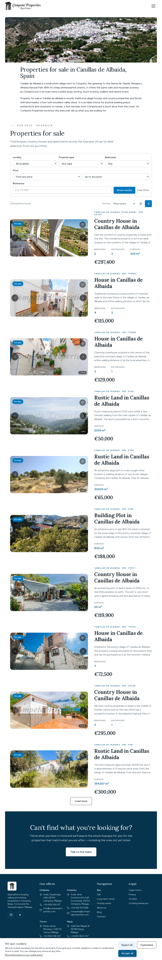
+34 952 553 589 (79, 907)
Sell (98, 894)
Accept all (127, 953)
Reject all (127, 944)
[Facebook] (19, 914)
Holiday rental (104, 903)
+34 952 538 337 (52, 936)
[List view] (148, 203)
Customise (146, 944)
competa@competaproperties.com (80, 913)
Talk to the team (81, 852)
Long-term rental (105, 899)
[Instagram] (11, 914)
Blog (99, 912)
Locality (17, 157)
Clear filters (143, 190)
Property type (66, 157)
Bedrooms (110, 157)
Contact (101, 916)
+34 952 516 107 (51, 904)
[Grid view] (140, 203)
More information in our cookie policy (24, 955)
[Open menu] (153, 6)
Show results (124, 190)
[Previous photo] (14, 237)
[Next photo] (83, 237)
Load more (81, 801)
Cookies (133, 899)
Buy (99, 890)
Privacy (132, 894)
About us (101, 907)
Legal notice (135, 890)
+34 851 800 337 (80, 936)
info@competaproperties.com (53, 910)
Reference (18, 183)
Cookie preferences (138, 903)
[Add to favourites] (82, 224)
